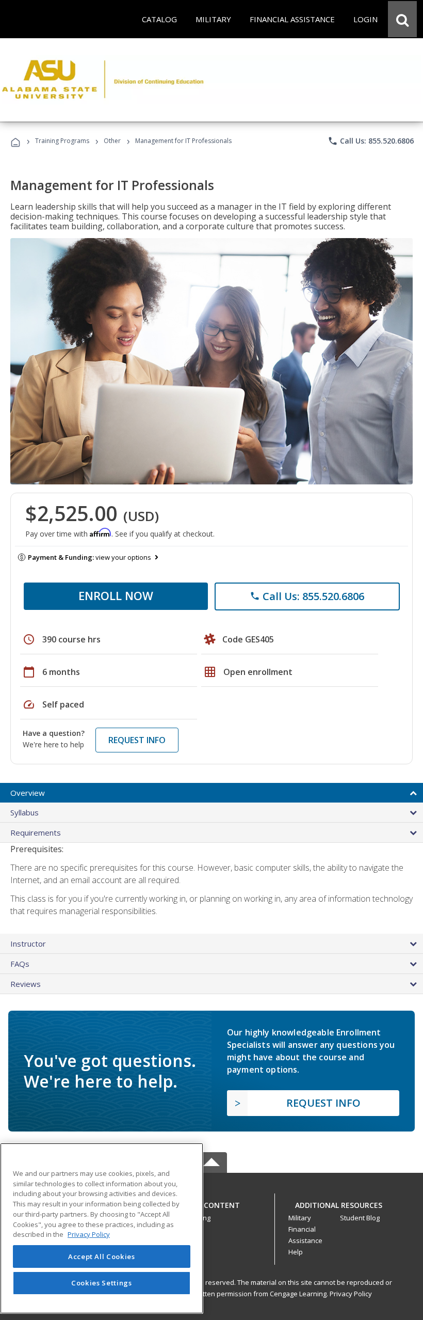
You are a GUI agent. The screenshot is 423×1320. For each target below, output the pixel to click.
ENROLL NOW (115, 595)
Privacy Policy (351, 1293)
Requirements (35, 832)
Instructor (28, 943)
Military (299, 1217)
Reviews (25, 984)
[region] (101, 1228)
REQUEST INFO (137, 740)
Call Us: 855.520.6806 (371, 141)
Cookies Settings (101, 1282)
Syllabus (24, 812)
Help (295, 1251)
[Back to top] (211, 1202)
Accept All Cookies (101, 1256)
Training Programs (62, 140)
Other (112, 140)
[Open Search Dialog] (402, 19)
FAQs (19, 963)
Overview (27, 793)
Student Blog (360, 1217)
